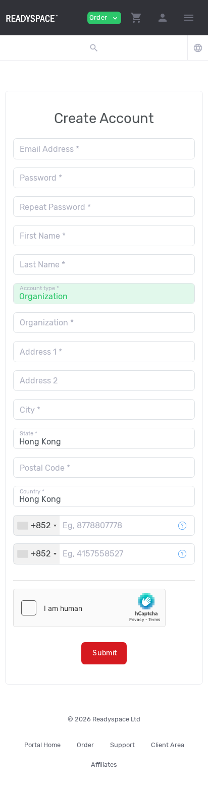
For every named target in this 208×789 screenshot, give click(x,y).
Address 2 (39, 380)
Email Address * (49, 149)
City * (30, 410)
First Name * (43, 236)
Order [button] (104, 18)
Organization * (47, 322)
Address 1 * (41, 352)
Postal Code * (45, 468)
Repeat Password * (55, 207)
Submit (104, 653)
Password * (41, 178)
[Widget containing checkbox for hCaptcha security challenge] (89, 608)
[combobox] (37, 525)
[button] (136, 18)
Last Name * (42, 264)
